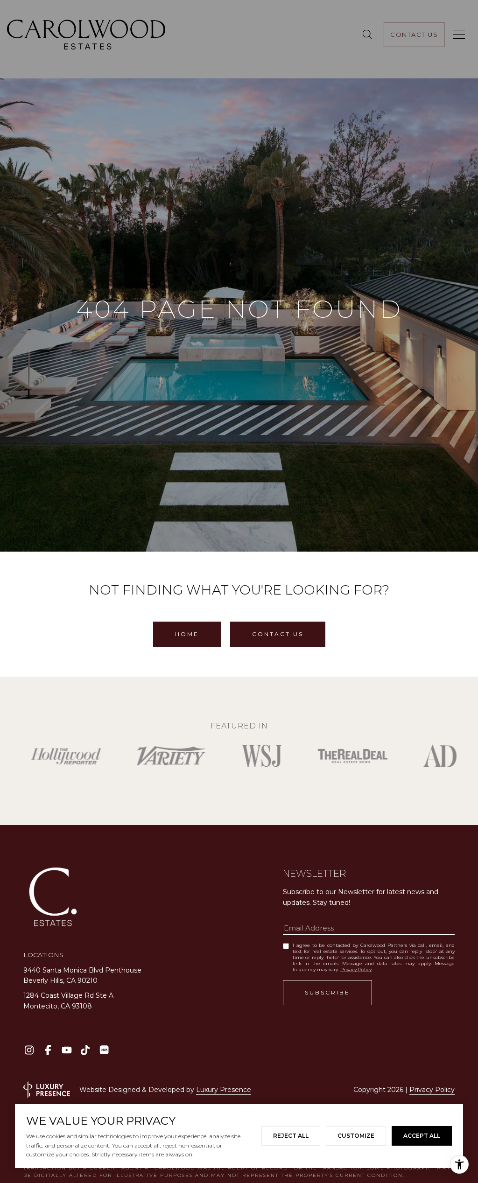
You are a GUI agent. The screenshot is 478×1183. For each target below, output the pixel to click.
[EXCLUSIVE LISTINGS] (369, 34)
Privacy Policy (356, 969)
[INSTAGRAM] (29, 1050)
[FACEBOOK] (48, 1050)
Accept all (421, 1135)
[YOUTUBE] (66, 1050)
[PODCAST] (104, 1050)
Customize (355, 1135)
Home (187, 633)
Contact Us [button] (277, 633)
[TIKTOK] (85, 1050)
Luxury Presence (223, 1089)
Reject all (291, 1135)
